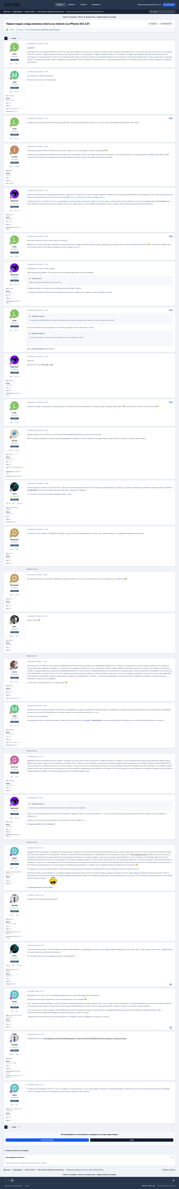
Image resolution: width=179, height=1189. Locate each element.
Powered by (166, 1185)
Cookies (27, 1185)
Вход (131, 1140)
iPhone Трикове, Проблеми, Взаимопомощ (44, 30)
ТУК (43, 365)
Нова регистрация (47, 1140)
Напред (14, 38)
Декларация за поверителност (13, 1185)
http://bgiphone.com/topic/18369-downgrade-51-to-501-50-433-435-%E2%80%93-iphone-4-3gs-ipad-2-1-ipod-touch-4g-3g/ (85, 1038)
